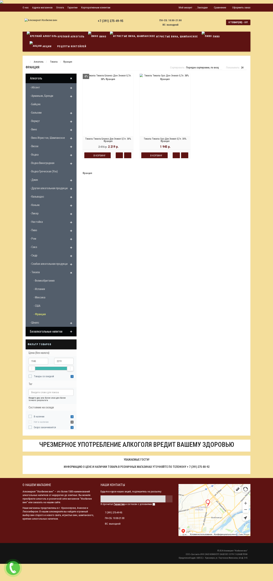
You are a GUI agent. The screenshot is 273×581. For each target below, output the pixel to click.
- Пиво (33, 230)
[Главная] (26, 61)
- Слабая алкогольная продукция (49, 263)
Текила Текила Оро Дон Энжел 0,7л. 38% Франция (165, 140)
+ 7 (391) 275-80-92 (198, 466)
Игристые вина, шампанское (176, 36)
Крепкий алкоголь (70, 36)
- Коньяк (35, 205)
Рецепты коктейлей (71, 46)
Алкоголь (36, 78)
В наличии (39, 416)
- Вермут (35, 121)
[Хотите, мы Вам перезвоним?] (13, 568)
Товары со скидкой (44, 376)
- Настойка (36, 221)
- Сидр (33, 255)
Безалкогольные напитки (46, 331)
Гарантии (73, 7)
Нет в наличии (41, 422)
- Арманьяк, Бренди (41, 95)
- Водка (34, 154)
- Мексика (39, 297)
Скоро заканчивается (45, 427)
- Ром (33, 238)
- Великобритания (44, 280)
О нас (26, 7)
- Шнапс (34, 322)
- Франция (40, 314)
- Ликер (34, 213)
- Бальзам (36, 112)
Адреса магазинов (42, 7)
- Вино (33, 129)
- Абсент (35, 87)
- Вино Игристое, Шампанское (47, 137)
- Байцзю (35, 104)
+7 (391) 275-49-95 (110, 21)
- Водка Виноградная (42, 163)
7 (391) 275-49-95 (113, 512)
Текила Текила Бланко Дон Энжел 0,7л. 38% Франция (108, 140)
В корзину (100, 155)
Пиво (216, 36)
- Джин (34, 179)
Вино (102, 36)
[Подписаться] (168, 498)
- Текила (35, 272)
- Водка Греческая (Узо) (44, 171)
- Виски (34, 146)
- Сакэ (33, 247)
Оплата (60, 7)
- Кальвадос (37, 196)
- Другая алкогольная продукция (49, 188)
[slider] (31, 368)
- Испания (39, 289)
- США (37, 305)
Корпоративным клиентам (95, 7)
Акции (47, 46)
